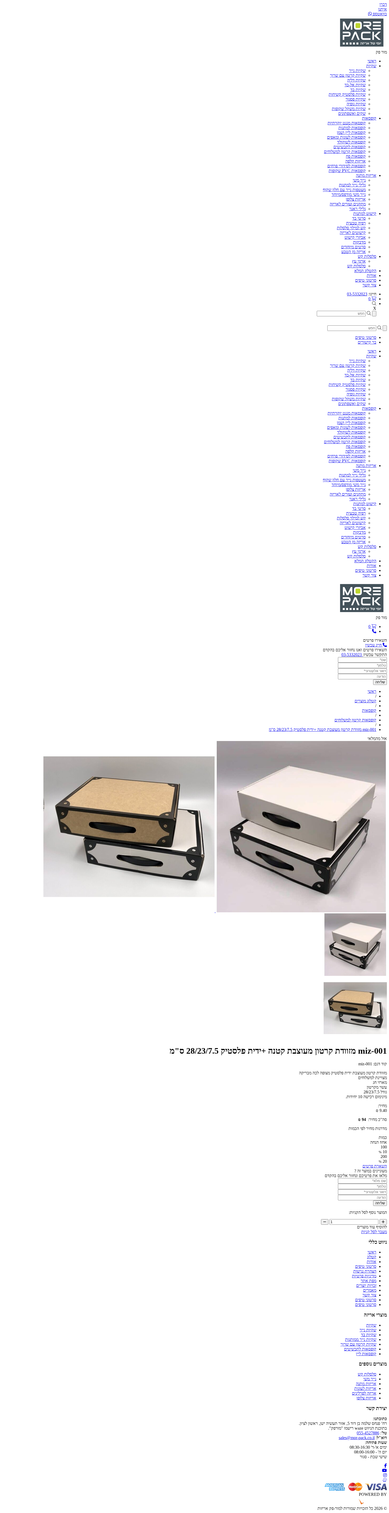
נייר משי (359, 180)
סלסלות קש (356, 266)
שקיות (371, 1325)
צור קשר (369, 1295)
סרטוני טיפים (365, 1266)
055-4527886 (368, 1433)
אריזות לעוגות (365, 1388)
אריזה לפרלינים (364, 1393)
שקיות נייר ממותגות (360, 1339)
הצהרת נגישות (364, 1271)
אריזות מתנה (366, 1383)
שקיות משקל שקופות (349, 108)
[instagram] (385, 1475)
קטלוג (371, 1257)
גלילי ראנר (357, 208)
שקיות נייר (357, 70)
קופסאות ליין (366, 1354)
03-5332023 (357, 294)
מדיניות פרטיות (364, 1276)
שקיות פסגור (356, 99)
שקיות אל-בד (355, 85)
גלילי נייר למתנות (352, 185)
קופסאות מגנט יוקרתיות (347, 123)
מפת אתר (368, 1280)
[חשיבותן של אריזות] (301, 911)
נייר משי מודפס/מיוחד (349, 194)
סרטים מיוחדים (353, 247)
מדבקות (359, 242)
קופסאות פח (356, 156)
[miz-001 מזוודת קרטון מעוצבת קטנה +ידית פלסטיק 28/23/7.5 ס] (355, 974)
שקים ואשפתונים (352, 113)
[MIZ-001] (129, 911)
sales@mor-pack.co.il (357, 1437)
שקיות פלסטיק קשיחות (347, 94)
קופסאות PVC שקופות (347, 170)
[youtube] (384, 1470)
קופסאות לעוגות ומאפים (346, 137)
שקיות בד (358, 89)
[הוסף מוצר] (383, 1222)
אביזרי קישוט (355, 237)
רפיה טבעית (356, 223)
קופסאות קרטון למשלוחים (345, 151)
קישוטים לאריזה (353, 232)
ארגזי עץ (359, 261)
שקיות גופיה (356, 104)
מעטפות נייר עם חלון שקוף (344, 189)
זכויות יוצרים (366, 1285)
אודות (371, 1261)
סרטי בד (359, 218)
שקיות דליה (356, 80)
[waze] (385, 1480)
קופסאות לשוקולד (351, 142)
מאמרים (369, 1290)
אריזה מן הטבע (353, 251)
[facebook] (385, 1465)
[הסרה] (324, 1222)
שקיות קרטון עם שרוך (348, 75)
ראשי (372, 1252)
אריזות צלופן (356, 199)
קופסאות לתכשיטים (349, 147)
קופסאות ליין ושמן (351, 132)
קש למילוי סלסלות (351, 228)
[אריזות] (362, 47)
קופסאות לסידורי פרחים (346, 166)
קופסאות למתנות (352, 127)
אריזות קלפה (355, 161)
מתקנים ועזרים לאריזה (348, 204)
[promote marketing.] (369, 1503)
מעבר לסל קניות (374, 1231)
